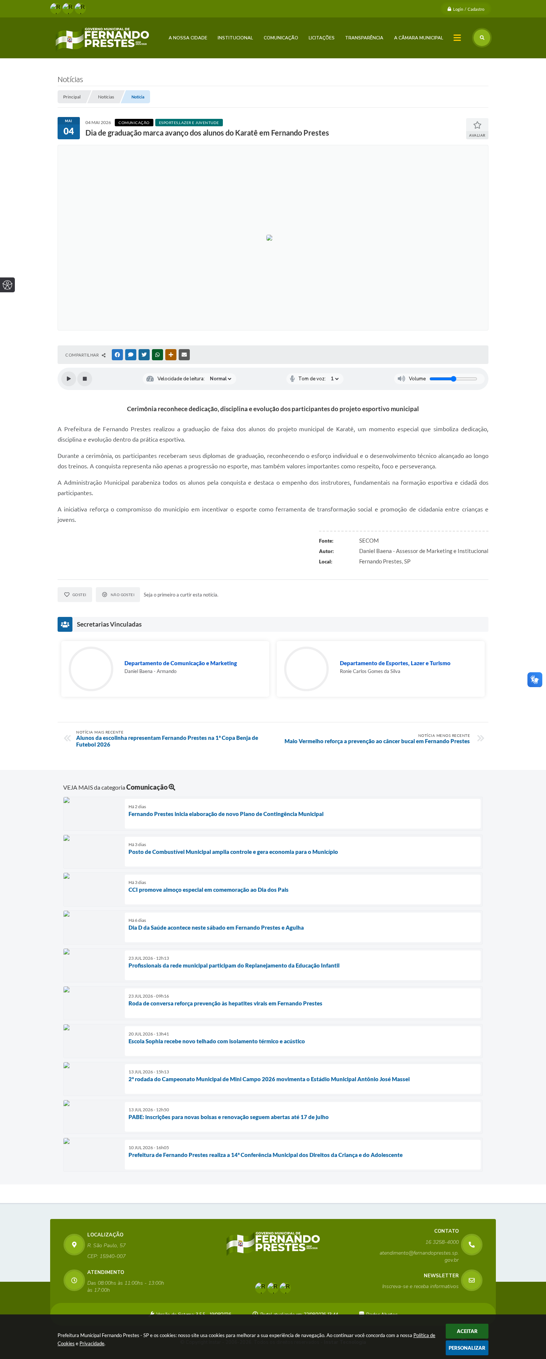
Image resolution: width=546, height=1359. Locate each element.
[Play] (68, 378)
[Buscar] (482, 37)
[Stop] (84, 378)
